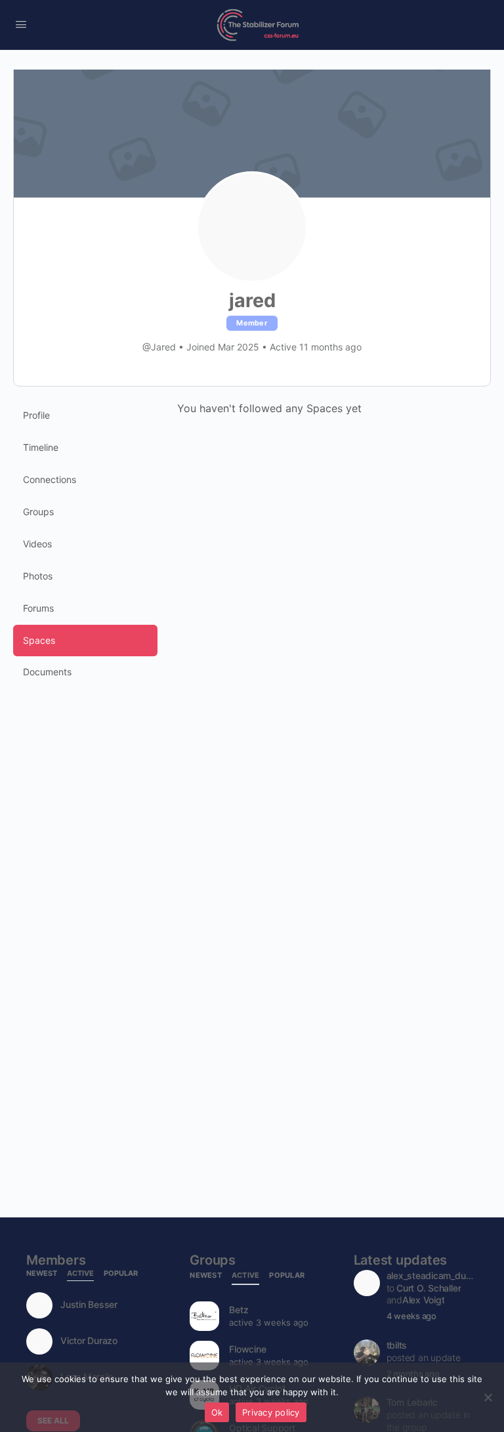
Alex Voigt (423, 1299)
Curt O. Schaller (428, 1288)
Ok (217, 1412)
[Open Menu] (21, 24)
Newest (41, 1274)
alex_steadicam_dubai (431, 1275)
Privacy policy (271, 1412)
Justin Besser (88, 1304)
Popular (121, 1274)
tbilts (397, 1345)
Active (80, 1274)
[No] (487, 1397)
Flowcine (247, 1349)
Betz (238, 1309)
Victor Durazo (88, 1341)
